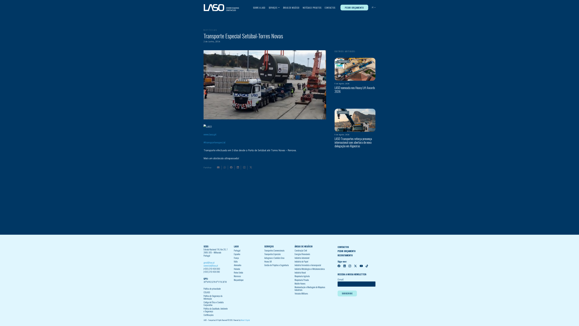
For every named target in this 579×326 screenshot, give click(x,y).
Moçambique (239, 279)
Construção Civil (301, 250)
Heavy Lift (268, 261)
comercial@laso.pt (211, 265)
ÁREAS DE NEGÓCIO (304, 246)
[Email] (218, 167)
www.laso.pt (210, 134)
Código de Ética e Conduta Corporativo (214, 304)
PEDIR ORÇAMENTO (347, 251)
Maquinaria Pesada (302, 279)
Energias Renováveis (302, 254)
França (236, 257)
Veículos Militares (301, 293)
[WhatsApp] (225, 167)
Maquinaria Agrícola (302, 276)
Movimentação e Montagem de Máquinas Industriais (310, 288)
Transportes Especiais (272, 254)
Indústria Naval (300, 272)
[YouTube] (361, 266)
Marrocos (237, 276)
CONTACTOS (343, 247)
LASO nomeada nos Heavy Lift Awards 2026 (355, 89)
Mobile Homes (300, 283)
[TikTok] (367, 266)
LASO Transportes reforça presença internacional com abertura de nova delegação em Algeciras (353, 142)
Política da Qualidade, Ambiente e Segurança (216, 310)
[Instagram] (244, 167)
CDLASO (207, 292)
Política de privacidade (212, 288)
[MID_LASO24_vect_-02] (221, 7)
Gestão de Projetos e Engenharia (276, 265)
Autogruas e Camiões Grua (274, 257)
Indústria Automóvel (302, 257)
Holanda (237, 268)
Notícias (210, 30)
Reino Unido (238, 272)
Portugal (237, 250)
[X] (251, 167)
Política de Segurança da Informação (213, 297)
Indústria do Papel (301, 261)
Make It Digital (245, 320)
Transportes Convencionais (274, 250)
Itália (236, 261)
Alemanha (237, 265)
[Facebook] (231, 167)
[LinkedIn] (238, 167)
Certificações (209, 314)
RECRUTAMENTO (345, 255)
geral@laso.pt (209, 262)
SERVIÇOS (269, 246)
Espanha (237, 254)
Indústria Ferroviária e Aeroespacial (308, 265)
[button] (278, 7)
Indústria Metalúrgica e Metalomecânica (310, 268)
